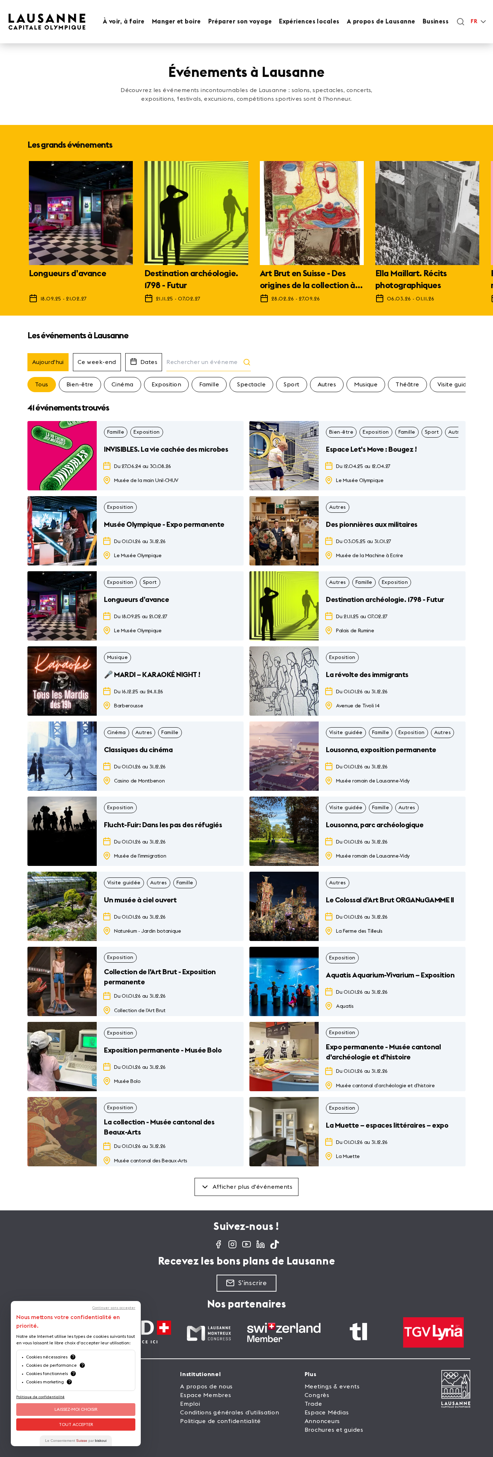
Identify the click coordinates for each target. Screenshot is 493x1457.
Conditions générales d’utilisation (229, 1412)
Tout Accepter (76, 1424)
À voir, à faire (124, 21)
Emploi (190, 1404)
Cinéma (123, 384)
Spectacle (251, 384)
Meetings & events (332, 1386)
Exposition (167, 384)
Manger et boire (176, 21)
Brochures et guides (334, 1430)
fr (474, 21)
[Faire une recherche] (460, 21)
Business (436, 21)
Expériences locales (309, 21)
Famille (209, 384)
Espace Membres (205, 1395)
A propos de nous (206, 1386)
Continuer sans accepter (113, 1308)
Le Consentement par (75, 1441)
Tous (41, 384)
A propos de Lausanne (381, 21)
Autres (327, 384)
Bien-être (79, 384)
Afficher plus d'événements (253, 1187)
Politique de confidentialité (220, 1421)
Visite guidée (455, 384)
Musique (366, 384)
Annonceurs (322, 1421)
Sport (291, 384)
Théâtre (407, 384)
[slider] (246, 235)
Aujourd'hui (48, 362)
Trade (313, 1404)
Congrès (317, 1395)
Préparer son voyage (240, 21)
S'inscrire (252, 1283)
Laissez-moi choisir (75, 1409)
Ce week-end (97, 362)
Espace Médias (327, 1412)
